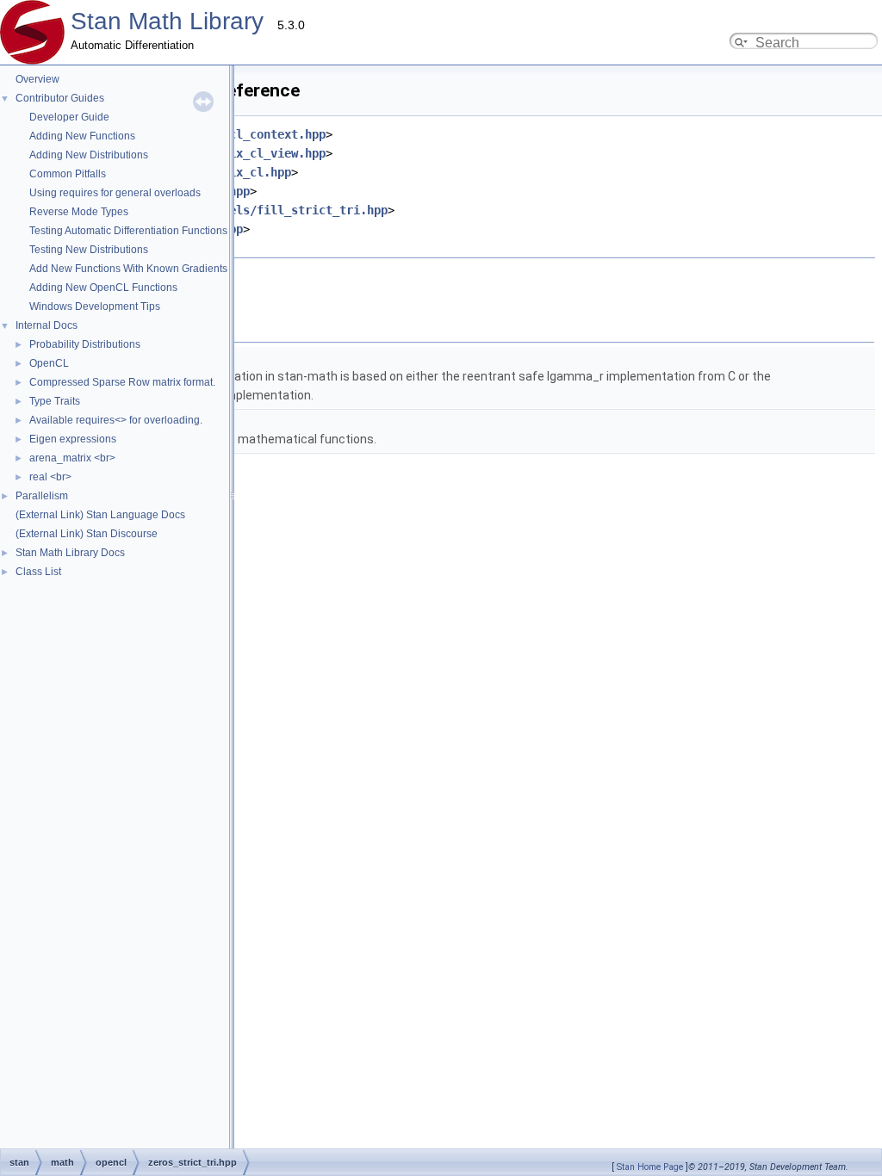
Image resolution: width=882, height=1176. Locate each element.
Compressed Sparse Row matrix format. (122, 382)
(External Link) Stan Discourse (87, 534)
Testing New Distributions (88, 250)
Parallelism (42, 496)
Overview (37, 79)
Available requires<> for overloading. (115, 420)
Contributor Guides (60, 98)
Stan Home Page (650, 1167)
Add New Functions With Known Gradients (128, 269)
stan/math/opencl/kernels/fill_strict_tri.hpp (236, 210)
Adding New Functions (82, 136)
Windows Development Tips (94, 306)
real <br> (50, 477)
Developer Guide (69, 117)
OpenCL (49, 363)
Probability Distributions (84, 344)
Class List (38, 572)
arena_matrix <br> (72, 458)
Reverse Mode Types (78, 212)
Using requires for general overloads (115, 193)
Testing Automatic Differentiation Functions (128, 231)
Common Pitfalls (67, 174)
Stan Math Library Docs (70, 553)
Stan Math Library (167, 21)
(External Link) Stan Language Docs (100, 515)
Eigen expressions (72, 439)
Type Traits (54, 401)
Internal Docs (47, 325)
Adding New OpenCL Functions (103, 288)
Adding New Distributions (88, 155)
